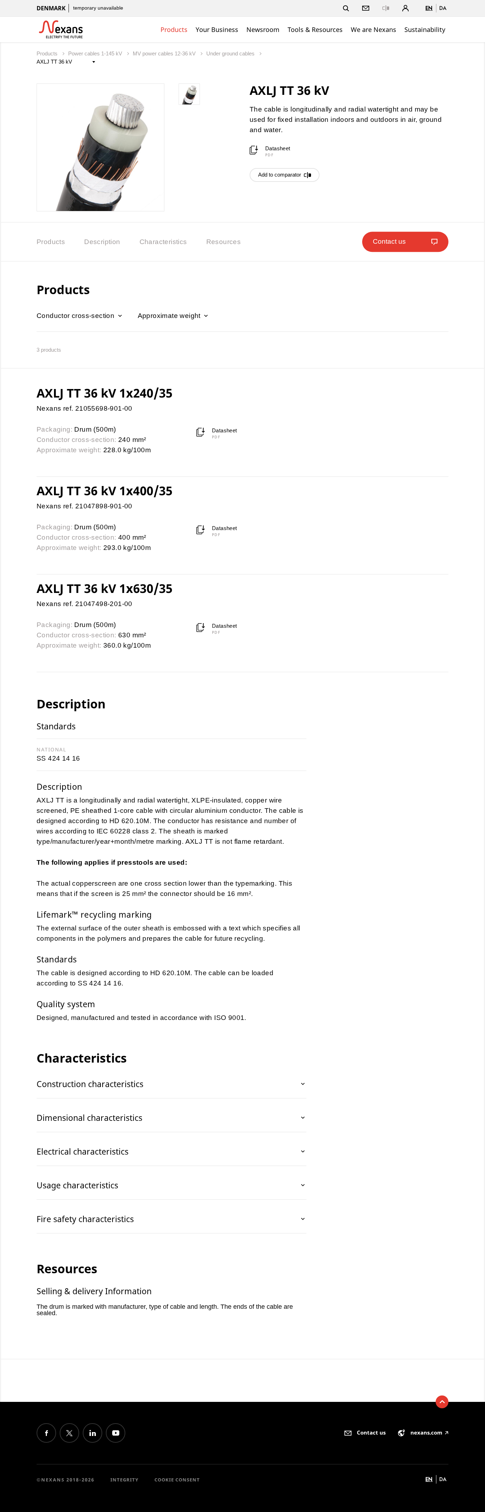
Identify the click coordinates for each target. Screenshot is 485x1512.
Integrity (124, 1479)
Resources (223, 241)
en (428, 8)
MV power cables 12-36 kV (165, 53)
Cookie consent (177, 1479)
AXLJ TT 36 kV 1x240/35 (105, 393)
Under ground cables (231, 53)
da (443, 8)
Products (173, 29)
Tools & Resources (315, 29)
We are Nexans (373, 29)
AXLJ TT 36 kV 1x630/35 (105, 588)
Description (102, 241)
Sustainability (424, 29)
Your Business (217, 29)
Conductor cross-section (76, 315)
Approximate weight (170, 315)
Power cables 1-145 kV (96, 53)
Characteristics (163, 241)
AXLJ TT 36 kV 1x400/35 (105, 490)
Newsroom (262, 29)
